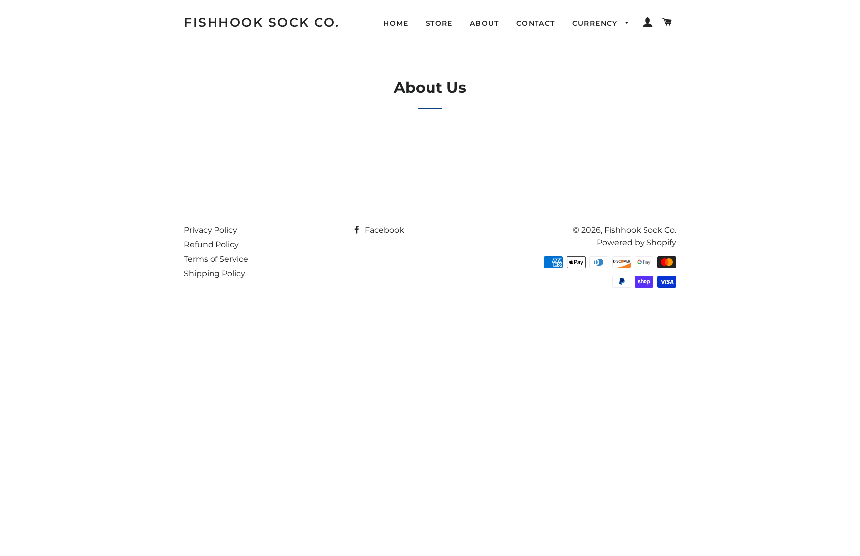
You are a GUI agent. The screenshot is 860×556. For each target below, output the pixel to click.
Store (439, 23)
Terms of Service (216, 259)
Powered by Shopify (636, 242)
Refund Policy (211, 244)
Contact (535, 23)
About (484, 23)
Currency (596, 23)
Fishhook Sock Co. (262, 22)
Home (396, 23)
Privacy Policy (210, 230)
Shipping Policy (214, 273)
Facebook (383, 230)
